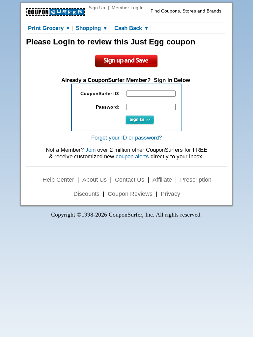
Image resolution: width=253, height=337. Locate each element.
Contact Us (129, 179)
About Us (94, 179)
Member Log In (128, 7)
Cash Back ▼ (131, 28)
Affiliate (162, 179)
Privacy (170, 194)
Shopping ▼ (92, 28)
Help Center (58, 179)
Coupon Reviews (130, 194)
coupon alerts (132, 156)
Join (90, 150)
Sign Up (97, 7)
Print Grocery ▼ (49, 28)
